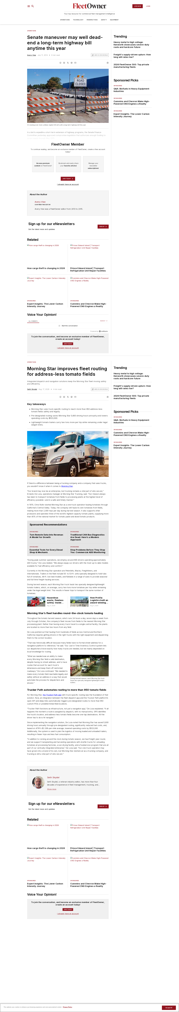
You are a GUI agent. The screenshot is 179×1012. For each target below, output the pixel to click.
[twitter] (68, 63)
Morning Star (67, 486)
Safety (104, 20)
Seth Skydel (32, 389)
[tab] (33, 321)
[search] (32, 6)
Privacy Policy (67, 1007)
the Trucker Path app (52, 706)
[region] (68, 326)
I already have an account (68, 184)
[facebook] (60, 63)
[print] (108, 63)
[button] (28, 6)
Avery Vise (31, 55)
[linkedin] (64, 63)
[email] (75, 63)
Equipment (114, 20)
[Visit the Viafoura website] (103, 331)
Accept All (169, 1007)
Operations (65, 20)
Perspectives (92, 20)
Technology (78, 20)
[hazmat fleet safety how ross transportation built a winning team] (36, 610)
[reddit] (72, 63)
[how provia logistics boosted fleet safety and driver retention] (79, 610)
